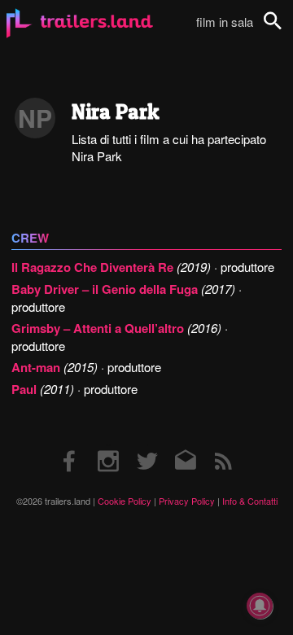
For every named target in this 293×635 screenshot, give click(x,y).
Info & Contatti (250, 500)
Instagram (108, 444)
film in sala (224, 21)
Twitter (147, 444)
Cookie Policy (124, 500)
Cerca (283, 29)
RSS (223, 444)
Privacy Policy (187, 500)
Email (185, 444)
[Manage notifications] (260, 606)
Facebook (70, 444)
